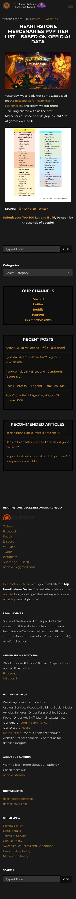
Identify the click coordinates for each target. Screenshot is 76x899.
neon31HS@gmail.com (19, 567)
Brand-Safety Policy (17, 851)
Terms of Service (14, 836)
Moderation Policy (16, 856)
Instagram (10, 557)
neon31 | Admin (14, 775)
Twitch (8, 552)
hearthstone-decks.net (19, 799)
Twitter (38, 304)
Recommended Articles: (38, 424)
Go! (66, 249)
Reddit (38, 309)
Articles (52, 19)
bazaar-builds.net (15, 804)
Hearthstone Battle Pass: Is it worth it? (33, 433)
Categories (11, 265)
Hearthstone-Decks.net (19, 584)
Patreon (38, 314)
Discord (38, 299)
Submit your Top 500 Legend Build (29, 217)
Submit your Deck (38, 319)
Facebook (10, 531)
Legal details (12, 831)
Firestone (9, 673)
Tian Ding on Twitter (32, 208)
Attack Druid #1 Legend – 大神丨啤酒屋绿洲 (35, 348)
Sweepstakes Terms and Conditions (28, 846)
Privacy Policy (12, 826)
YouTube (9, 547)
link (61, 663)
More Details (12, 733)
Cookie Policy (12, 841)
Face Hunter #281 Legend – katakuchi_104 (35, 386)
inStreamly (10, 678)
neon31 (35, 19)
